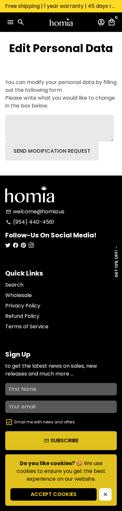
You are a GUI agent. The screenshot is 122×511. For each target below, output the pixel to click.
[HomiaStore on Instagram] (31, 245)
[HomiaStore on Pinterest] (23, 245)
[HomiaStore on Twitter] (7, 245)
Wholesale (18, 295)
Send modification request (51, 151)
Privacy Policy (22, 305)
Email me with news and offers (44, 422)
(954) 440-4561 (30, 222)
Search (14, 285)
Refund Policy (22, 316)
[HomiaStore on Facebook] (15, 245)
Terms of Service (26, 326)
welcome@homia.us (35, 211)
